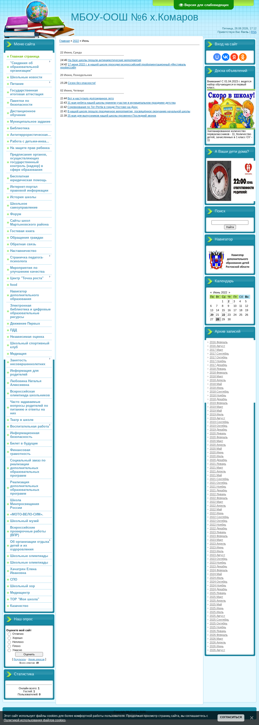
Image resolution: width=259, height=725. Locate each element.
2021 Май (216, 475)
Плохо (16, 645)
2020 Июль (217, 456)
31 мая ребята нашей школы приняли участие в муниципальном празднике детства (122, 102)
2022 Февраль (219, 497)
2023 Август (217, 554)
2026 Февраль (219, 634)
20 (211, 314)
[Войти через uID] (217, 57)
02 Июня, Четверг (72, 90)
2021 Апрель (218, 471)
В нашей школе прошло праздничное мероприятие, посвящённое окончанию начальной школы (129, 111)
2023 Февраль (219, 535)
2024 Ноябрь (218, 585)
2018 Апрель (218, 380)
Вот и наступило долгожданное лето (91, 98)
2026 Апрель (218, 642)
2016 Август (217, 345)
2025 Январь (218, 592)
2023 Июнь (217, 547)
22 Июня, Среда (71, 52)
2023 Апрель (218, 543)
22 (223, 314)
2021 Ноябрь (218, 486)
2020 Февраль (219, 437)
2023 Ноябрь (218, 562)
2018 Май (216, 383)
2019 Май (216, 410)
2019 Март (216, 406)
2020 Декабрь (218, 459)
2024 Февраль (219, 570)
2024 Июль (217, 577)
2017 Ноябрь (218, 361)
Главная (64, 40)
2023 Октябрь (218, 558)
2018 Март (216, 376)
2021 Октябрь (218, 482)
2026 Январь (218, 631)
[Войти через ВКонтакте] (225, 57)
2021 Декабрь (218, 490)
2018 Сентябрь (219, 391)
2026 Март (216, 638)
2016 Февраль (219, 342)
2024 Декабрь (218, 589)
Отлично (18, 633)
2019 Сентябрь (219, 421)
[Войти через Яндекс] (234, 57)
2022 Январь (218, 494)
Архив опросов (36, 659)
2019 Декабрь (218, 429)
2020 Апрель (218, 444)
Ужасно (17, 650)
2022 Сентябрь (219, 516)
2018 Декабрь (218, 399)
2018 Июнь (217, 387)
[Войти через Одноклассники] (243, 57)
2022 (76, 40)
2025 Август (217, 615)
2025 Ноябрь (218, 627)
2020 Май (216, 448)
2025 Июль (217, 612)
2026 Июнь (217, 646)
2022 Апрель (218, 505)
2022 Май (216, 509)
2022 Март (216, 501)
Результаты (20, 659)
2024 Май (216, 573)
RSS (253, 31)
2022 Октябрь (218, 520)
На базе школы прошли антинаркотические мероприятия (104, 60)
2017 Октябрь (218, 357)
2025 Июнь (217, 608)
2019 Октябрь (218, 425)
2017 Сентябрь (219, 353)
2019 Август (217, 418)
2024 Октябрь (218, 581)
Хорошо (17, 637)
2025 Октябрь (218, 623)
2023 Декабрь (218, 566)
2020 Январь (218, 433)
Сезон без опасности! (82, 82)
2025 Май (216, 604)
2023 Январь (218, 532)
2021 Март (216, 467)
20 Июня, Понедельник (76, 75)
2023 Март (216, 539)
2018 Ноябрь (218, 395)
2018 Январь (218, 368)
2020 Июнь (217, 452)
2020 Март (216, 440)
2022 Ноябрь (218, 524)
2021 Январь (218, 463)
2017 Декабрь (218, 364)
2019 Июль (217, 414)
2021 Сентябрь (219, 478)
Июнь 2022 (220, 292)
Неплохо (18, 641)
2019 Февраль (219, 402)
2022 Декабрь (218, 528)
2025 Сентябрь (219, 619)
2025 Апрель (218, 600)
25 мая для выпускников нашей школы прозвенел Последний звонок (112, 115)
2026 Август (217, 650)
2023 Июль (217, 551)
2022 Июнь (217, 513)
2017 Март (216, 349)
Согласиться (231, 717)
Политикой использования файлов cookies (35, 720)
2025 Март (216, 596)
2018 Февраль (219, 372)
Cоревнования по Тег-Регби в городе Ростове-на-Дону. (103, 106)
